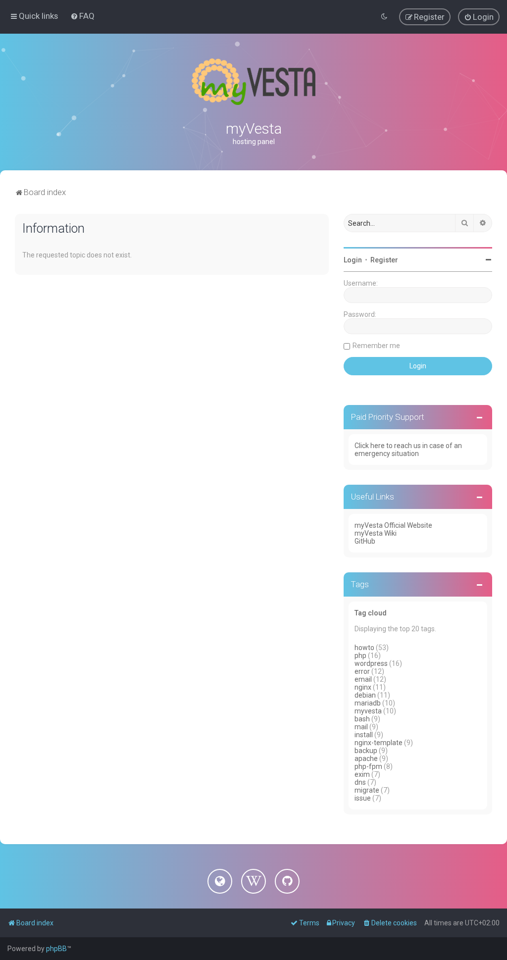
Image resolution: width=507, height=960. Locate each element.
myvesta (368, 711)
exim (362, 774)
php (360, 655)
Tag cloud (371, 613)
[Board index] (253, 81)
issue (363, 798)
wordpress (371, 663)
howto (364, 648)
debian (365, 695)
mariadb (368, 703)
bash (362, 719)
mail (361, 727)
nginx (363, 687)
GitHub (365, 541)
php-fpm (368, 766)
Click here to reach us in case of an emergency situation (408, 449)
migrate (367, 790)
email (363, 679)
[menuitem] (82, 15)
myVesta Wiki (376, 533)
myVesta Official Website (393, 525)
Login (353, 260)
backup (366, 751)
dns (360, 782)
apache (366, 758)
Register (384, 260)
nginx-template (379, 743)
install (364, 735)
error (362, 671)
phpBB (56, 949)
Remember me (376, 346)
